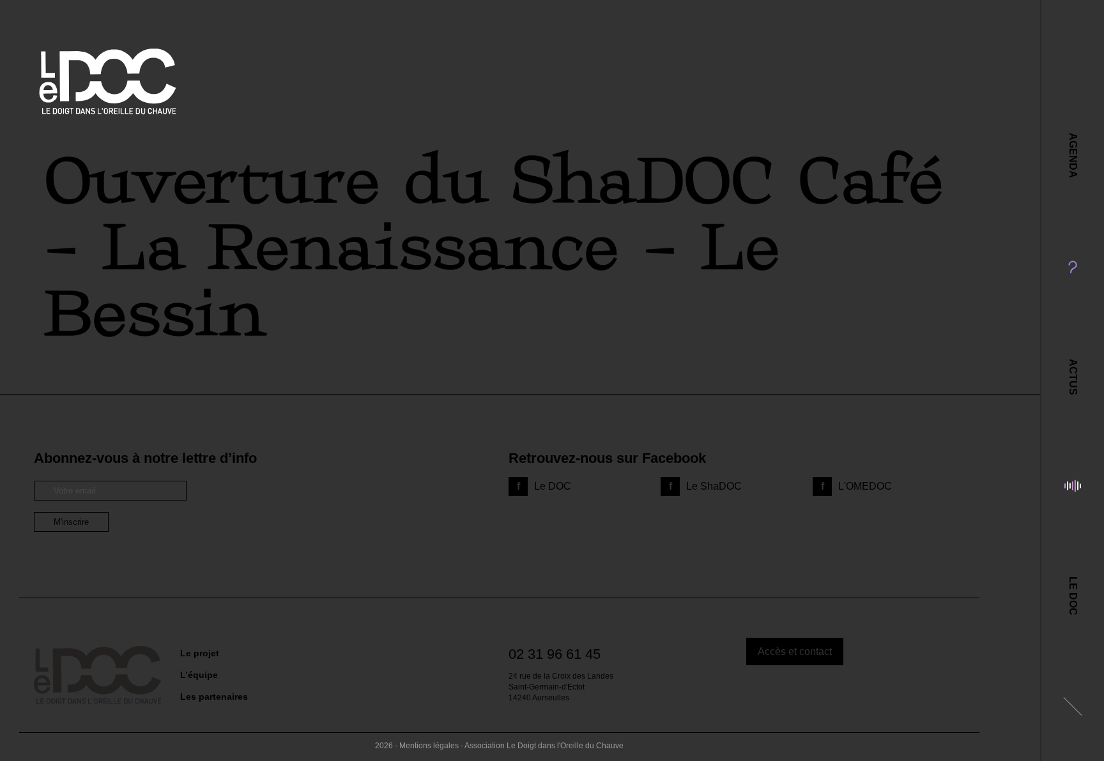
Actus (1073, 377)
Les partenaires (214, 696)
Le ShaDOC (714, 486)
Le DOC (1073, 595)
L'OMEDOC (865, 486)
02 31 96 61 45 (555, 654)
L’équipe (199, 675)
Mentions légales (429, 745)
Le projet (199, 653)
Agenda (1073, 155)
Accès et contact (795, 651)
